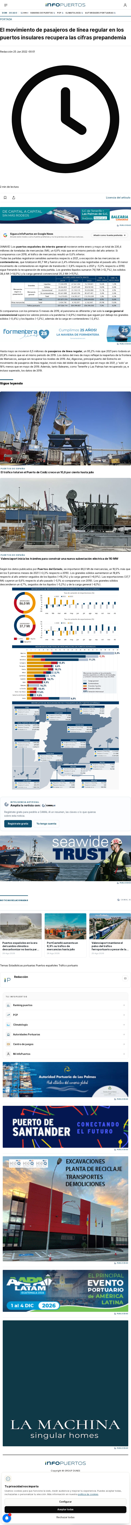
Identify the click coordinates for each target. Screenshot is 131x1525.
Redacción (6, 51)
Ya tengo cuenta (46, 823)
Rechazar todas (65, 1517)
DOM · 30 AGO (9, 13)
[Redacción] (7, 979)
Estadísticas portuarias (22, 965)
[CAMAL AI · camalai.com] (48, 805)
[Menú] (5, 5)
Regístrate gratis (18, 823)
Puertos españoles (47, 965)
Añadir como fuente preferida (107, 235)
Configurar (65, 1501)
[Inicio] (65, 5)
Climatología (73, 13)
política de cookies (88, 1494)
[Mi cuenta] (125, 5)
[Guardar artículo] (5, 198)
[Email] (125, 978)
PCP (59, 13)
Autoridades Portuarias (99, 13)
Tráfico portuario (68, 965)
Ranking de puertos (42, 13)
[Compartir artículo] (14, 198)
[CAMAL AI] (25, 12)
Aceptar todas (65, 1509)
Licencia (118, 197)
